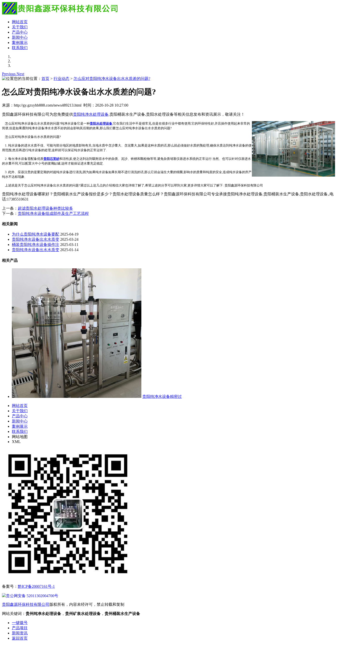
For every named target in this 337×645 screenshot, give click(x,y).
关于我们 (20, 27)
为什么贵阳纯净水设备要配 (35, 234)
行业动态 (61, 78)
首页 (45, 78)
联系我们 (20, 48)
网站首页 (20, 22)
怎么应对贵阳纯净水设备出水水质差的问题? (112, 78)
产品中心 (20, 32)
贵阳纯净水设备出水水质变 (35, 239)
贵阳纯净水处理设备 (91, 114)
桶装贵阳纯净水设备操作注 (35, 244)
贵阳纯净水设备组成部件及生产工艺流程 (53, 213)
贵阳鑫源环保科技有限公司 (25, 604)
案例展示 (20, 42)
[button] (9, 74)
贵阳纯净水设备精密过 (162, 396)
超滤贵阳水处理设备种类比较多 (45, 208)
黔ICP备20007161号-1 (36, 586)
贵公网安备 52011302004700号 (32, 596)
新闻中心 (20, 37)
